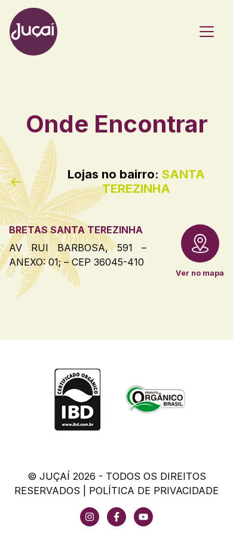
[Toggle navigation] (206, 32)
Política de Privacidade (154, 491)
